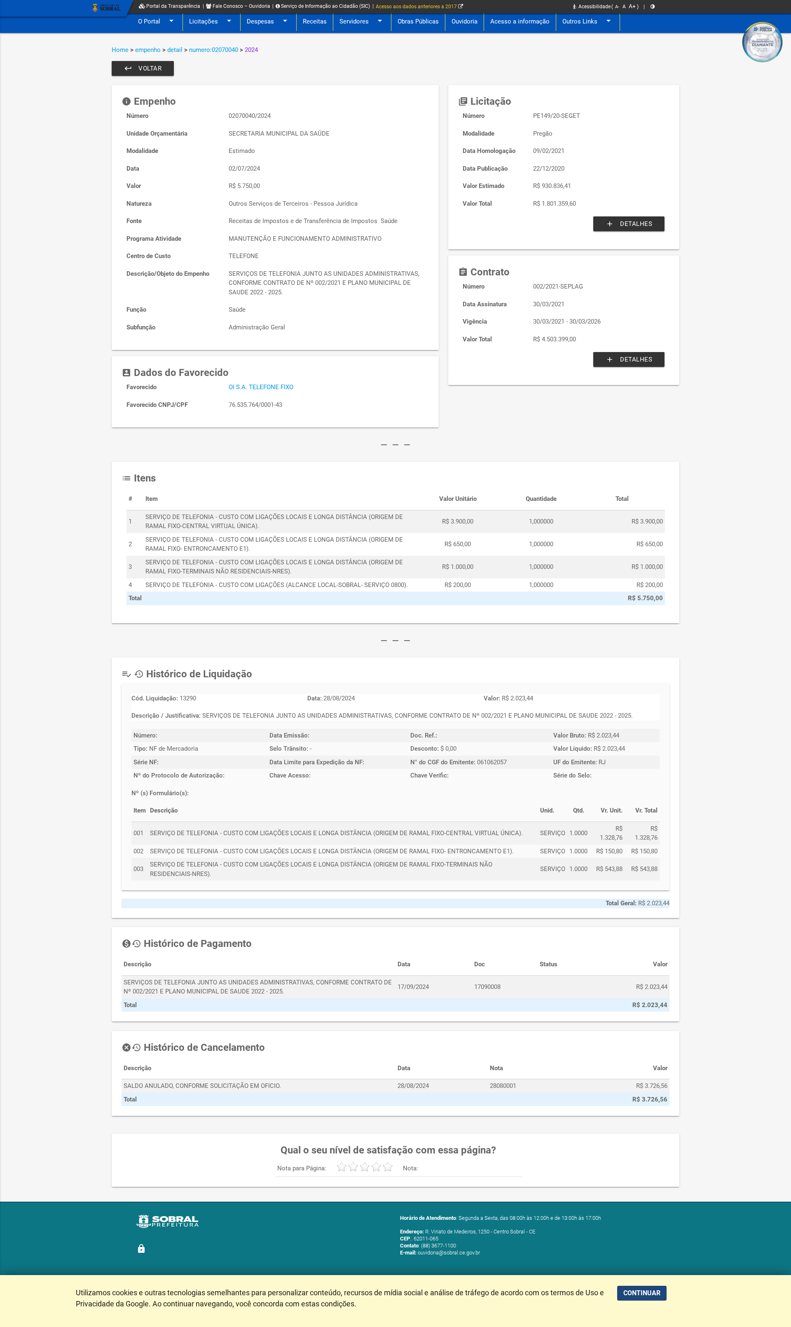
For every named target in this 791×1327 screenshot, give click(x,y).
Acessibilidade (594, 6)
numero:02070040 (213, 50)
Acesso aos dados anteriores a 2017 (417, 6)
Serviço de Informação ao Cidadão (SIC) (325, 6)
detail (175, 50)
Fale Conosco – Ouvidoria (240, 6)
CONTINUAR (641, 1293)
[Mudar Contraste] (653, 6)
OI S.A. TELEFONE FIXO (261, 387)
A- (617, 6)
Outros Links (587, 21)
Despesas (268, 21)
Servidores (362, 21)
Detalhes (629, 224)
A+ (632, 6)
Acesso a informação (520, 21)
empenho (148, 50)
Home (120, 50)
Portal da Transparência (172, 6)
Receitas (315, 21)
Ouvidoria (464, 21)
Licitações (211, 21)
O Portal (157, 21)
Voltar (142, 68)
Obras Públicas (418, 21)
